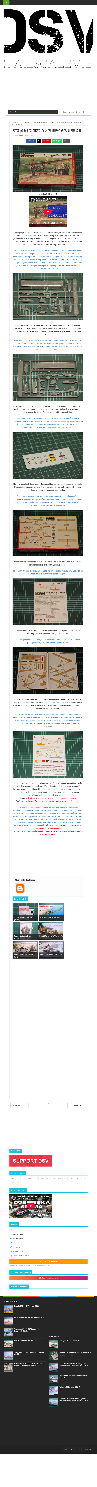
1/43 (18, 1182)
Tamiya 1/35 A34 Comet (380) (70, 1341)
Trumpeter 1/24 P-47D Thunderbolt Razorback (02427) (26, 1330)
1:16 (53, 1178)
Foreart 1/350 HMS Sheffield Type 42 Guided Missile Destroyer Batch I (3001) (74, 1365)
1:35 (12, 1178)
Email (66, 141)
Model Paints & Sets (20, 1243)
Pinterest (46, 141)
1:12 (59, 1178)
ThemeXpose (15, 1449)
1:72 (23, 1178)
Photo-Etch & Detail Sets (21, 1256)
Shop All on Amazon (48, 1261)
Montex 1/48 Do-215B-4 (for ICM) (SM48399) (75, 1352)
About (72, 1449)
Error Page (88, 1449)
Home (48, 1103)
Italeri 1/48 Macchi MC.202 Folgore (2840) (29, 1317)
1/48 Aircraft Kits (18, 1234)
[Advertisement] (48, 89)
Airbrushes (16, 1247)
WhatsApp (56, 141)
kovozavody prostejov (40, 122)
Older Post (76, 1106)
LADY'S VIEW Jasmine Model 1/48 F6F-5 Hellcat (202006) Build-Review (29, 1365)
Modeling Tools (18, 1251)
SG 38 (52, 122)
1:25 (12, 1182)
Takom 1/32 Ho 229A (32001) (70, 1387)
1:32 (29, 1178)
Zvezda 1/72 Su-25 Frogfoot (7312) (26, 1306)
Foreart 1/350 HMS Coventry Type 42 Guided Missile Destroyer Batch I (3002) (74, 1399)
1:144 (41, 1178)
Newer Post (19, 1106)
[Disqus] (48, 1000)
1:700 (47, 1178)
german (27, 122)
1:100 (71, 1178)
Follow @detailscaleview (49, 1278)
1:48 (18, 1178)
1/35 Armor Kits (17, 1238)
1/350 (84, 1178)
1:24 (35, 1178)
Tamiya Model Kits (19, 1230)
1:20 (65, 1178)
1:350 (77, 1178)
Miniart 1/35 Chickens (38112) (24, 1341)
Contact (79, 1449)
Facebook (31, 141)
